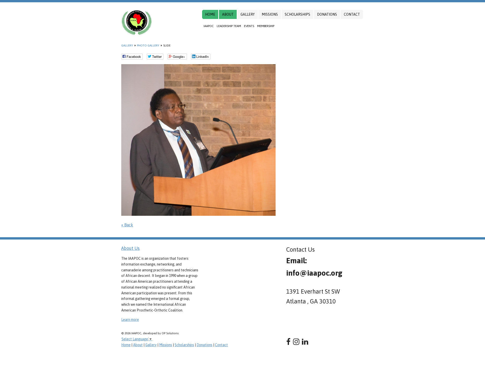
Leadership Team (229, 26)
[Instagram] (296, 342)
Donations (327, 14)
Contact (352, 14)
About (228, 14)
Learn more (130, 320)
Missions (270, 14)
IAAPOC (209, 26)
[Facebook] (288, 342)
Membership (265, 26)
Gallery (247, 14)
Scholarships (297, 14)
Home (210, 14)
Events (249, 26)
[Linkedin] (305, 342)
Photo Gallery (148, 45)
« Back (127, 225)
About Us (130, 248)
